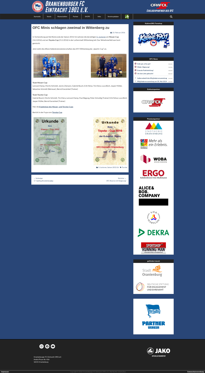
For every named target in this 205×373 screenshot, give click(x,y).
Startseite (37, 16)
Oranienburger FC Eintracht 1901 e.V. (96, 372)
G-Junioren (101, 37)
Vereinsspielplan (113, 16)
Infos (99, 16)
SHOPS (87, 16)
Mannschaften (62, 16)
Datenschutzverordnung (195, 372)
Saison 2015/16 (113, 167)
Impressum (5, 372)
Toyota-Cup (57, 112)
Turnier (124, 167)
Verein (49, 16)
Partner (75, 16)
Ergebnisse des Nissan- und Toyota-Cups (56, 107)
